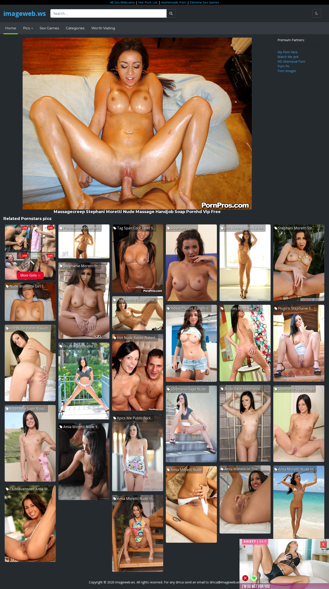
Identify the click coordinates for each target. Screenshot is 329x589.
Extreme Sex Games (204, 2)
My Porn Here (288, 52)
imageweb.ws (24, 13)
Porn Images (287, 71)
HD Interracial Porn (291, 61)
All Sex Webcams (122, 2)
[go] (171, 13)
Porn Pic (284, 66)
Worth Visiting (103, 28)
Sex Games (49, 28)
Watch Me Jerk (288, 57)
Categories (75, 28)
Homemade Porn (173, 2)
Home (10, 28)
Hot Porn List (148, 2)
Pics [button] (27, 28)
